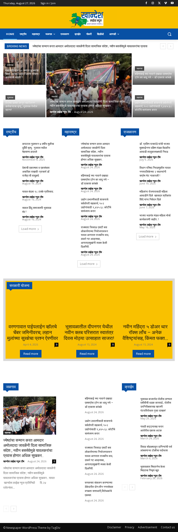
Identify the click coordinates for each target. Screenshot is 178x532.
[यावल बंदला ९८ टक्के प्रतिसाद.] (11, 194)
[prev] (163, 46)
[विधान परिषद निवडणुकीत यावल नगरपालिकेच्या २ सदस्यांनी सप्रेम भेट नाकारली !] (129, 170)
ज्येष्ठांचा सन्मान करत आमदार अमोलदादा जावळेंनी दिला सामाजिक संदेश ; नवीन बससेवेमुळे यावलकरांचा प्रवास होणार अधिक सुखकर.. (95, 151)
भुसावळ (10, 97)
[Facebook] (146, 3)
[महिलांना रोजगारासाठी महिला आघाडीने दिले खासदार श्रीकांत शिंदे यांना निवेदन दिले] (129, 194)
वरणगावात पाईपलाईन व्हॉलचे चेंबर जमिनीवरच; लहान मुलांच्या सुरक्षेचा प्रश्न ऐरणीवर (32, 332)
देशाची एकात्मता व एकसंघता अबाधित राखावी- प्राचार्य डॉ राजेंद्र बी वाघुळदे (36, 171)
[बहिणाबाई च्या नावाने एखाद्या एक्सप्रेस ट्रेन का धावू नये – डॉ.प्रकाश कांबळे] (154, 69)
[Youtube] (172, 3)
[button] (169, 34)
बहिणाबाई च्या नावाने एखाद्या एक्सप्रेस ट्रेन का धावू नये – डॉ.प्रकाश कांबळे (95, 179)
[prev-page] (6, 509)
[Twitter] (159, 3)
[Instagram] (153, 3)
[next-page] (13, 509)
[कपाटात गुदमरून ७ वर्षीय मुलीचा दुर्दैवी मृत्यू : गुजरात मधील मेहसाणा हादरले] (11, 147)
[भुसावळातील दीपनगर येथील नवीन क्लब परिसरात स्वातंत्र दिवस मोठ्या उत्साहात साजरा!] (89, 308)
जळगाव (54, 96)
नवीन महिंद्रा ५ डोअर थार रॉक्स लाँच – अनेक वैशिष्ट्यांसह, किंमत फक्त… (145, 332)
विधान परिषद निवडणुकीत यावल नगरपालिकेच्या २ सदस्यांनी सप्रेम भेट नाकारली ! (155, 171)
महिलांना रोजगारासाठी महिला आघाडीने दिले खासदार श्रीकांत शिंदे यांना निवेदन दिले (155, 195)
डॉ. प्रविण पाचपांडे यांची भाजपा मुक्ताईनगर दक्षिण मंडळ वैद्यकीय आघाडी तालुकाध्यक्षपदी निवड (155, 147)
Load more (28, 229)
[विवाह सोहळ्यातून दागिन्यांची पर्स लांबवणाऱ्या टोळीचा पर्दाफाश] (130, 449)
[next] (170, 46)
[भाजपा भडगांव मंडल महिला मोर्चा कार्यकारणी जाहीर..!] (129, 218)
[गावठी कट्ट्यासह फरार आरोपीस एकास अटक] (130, 429)
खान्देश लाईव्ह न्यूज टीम (32, 157)
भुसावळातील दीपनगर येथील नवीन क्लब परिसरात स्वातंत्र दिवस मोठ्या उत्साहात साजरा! (89, 332)
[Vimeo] (165, 3)
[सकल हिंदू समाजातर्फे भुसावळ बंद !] (11, 211)
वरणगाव (10, 65)
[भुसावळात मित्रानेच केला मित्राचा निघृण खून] (130, 469)
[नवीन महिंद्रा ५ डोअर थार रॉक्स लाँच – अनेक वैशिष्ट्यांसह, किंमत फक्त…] (145, 308)
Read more (30, 353)
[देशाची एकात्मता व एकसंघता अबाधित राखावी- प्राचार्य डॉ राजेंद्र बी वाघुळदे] (11, 170)
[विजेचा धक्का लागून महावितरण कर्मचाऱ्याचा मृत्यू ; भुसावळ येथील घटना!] (24, 101)
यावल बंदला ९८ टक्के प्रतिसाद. (38, 191)
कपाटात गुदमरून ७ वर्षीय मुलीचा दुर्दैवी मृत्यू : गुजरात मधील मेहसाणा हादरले (38, 147)
